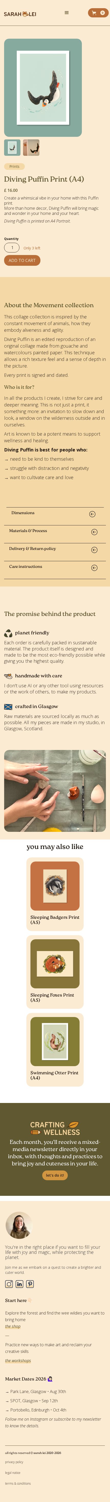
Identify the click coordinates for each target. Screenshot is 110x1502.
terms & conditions (18, 1483)
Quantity (11, 239)
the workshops (18, 1360)
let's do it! (55, 1175)
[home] (30, 13)
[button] (73, 12)
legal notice (12, 1473)
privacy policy (14, 1462)
